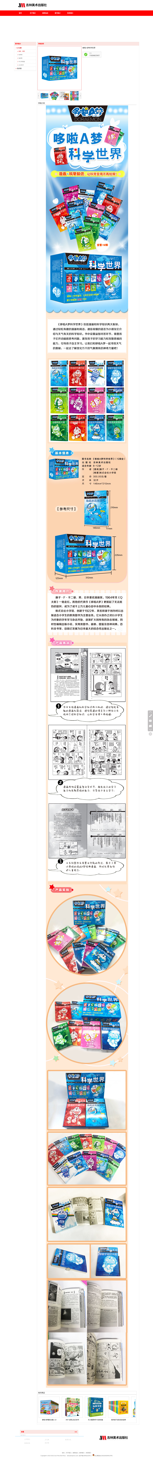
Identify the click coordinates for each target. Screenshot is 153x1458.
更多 (76, 1431)
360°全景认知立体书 (72, 1420)
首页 (63, 1453)
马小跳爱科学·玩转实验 (95, 1420)
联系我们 (88, 1453)
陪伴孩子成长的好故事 (118, 1420)
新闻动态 (75, 1453)
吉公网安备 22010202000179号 (104, 1455)
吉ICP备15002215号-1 (85, 1455)
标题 (22, 1432)
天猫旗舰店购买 (94, 55)
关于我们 (68, 1453)
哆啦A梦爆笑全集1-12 (49, 1420)
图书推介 (81, 1453)
